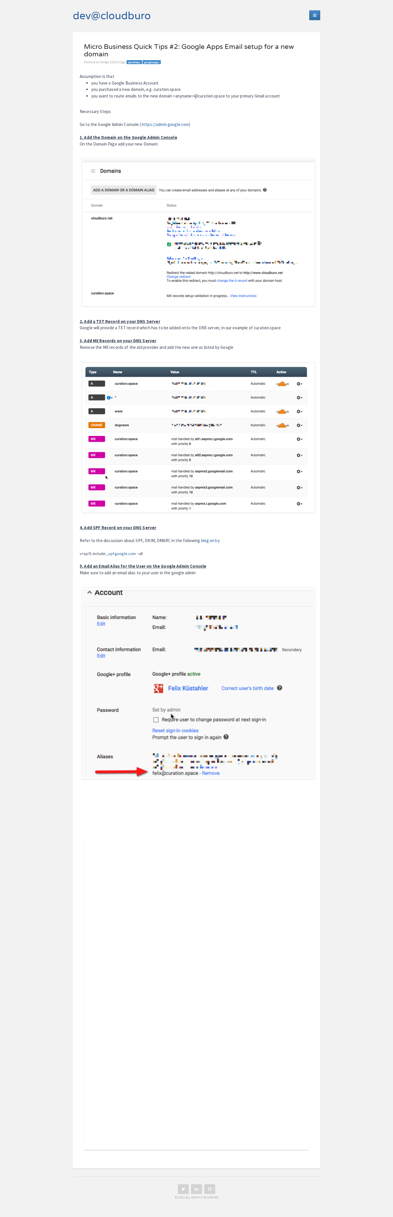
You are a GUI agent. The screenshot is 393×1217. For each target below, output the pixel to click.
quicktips (134, 62)
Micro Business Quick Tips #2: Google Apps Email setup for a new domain (189, 50)
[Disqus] (196, 916)
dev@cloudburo (112, 16)
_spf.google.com (121, 553)
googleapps (151, 62)
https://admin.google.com (165, 124)
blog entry (210, 540)
